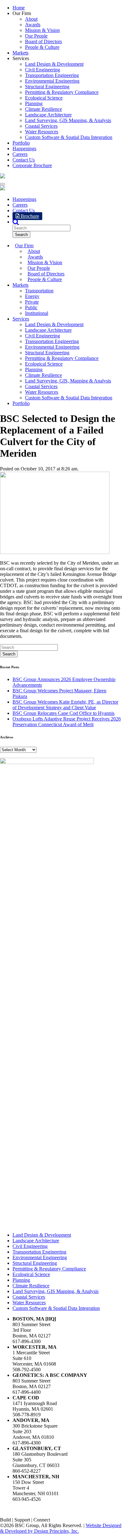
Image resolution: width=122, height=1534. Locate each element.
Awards (32, 24)
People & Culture (42, 47)
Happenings (24, 148)
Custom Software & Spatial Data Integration (68, 137)
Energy (32, 296)
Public (31, 307)
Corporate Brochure (32, 165)
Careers (20, 154)
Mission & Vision (42, 30)
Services (21, 318)
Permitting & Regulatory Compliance (62, 92)
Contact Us (24, 159)
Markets (20, 52)
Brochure (29, 216)
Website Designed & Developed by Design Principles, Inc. (60, 1528)
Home (19, 7)
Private (32, 302)
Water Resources (41, 131)
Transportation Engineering (52, 75)
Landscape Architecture (48, 114)
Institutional (36, 313)
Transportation (39, 290)
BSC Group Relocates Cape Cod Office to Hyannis (63, 713)
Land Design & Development (54, 64)
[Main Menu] (2, 184)
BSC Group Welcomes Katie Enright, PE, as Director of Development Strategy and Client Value (65, 704)
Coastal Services (41, 126)
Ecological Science (44, 97)
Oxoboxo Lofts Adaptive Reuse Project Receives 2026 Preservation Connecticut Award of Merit (67, 721)
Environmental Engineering (52, 81)
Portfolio (21, 143)
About (31, 19)
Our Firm (24, 245)
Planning (34, 103)
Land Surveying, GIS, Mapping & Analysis (68, 380)
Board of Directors (43, 41)
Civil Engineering (42, 69)
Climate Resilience (43, 109)
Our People (36, 35)
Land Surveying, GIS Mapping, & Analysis (68, 120)
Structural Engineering (47, 86)
